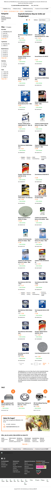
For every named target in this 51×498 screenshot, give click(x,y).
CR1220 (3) (5, 54)
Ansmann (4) (5, 37)
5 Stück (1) (5, 77)
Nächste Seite (44, 364)
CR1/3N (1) (5, 51)
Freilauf (2, 441)
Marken (26, 473)
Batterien (3, 16)
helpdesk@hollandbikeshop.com (12, 426)
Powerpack (3, 19)
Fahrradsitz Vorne (20, 439)
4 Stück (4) (5, 75)
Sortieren (36, 19)
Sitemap (26, 470)
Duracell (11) (5, 35)
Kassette (2, 440)
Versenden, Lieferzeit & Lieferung (17, 467)
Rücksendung (15, 470)
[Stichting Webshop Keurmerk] (41, 466)
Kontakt (14, 464)
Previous (2, 401)
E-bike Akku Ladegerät (13, 441)
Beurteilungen (45, 462)
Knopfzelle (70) (6, 44)
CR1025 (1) (5, 52)
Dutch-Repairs (27, 471)
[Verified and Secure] (38, 472)
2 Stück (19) (5, 73)
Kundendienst (15, 463)
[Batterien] (2, 11)
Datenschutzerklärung (29, 464)
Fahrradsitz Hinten (20, 440)
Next (48, 401)
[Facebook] (2, 458)
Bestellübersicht (4, 464)
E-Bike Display (11, 440)
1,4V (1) (4, 63)
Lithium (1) (5, 45)
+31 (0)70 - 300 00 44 (10, 424)
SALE (2, 21)
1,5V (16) (5, 65)
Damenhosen (34, 440)
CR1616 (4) (5, 56)
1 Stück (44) (5, 72)
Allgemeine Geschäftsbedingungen (29, 467)
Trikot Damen (34, 439)
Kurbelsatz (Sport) (4, 439)
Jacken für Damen (35, 441)
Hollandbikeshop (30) (7, 31)
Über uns (26, 463)
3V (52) (4, 66)
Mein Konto (3, 463)
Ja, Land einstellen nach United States (20, 5)
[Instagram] (4, 458)
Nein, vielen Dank (34, 5)
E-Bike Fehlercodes (16, 471)
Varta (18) (5, 33)
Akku (10, 439)
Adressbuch (3, 466)
